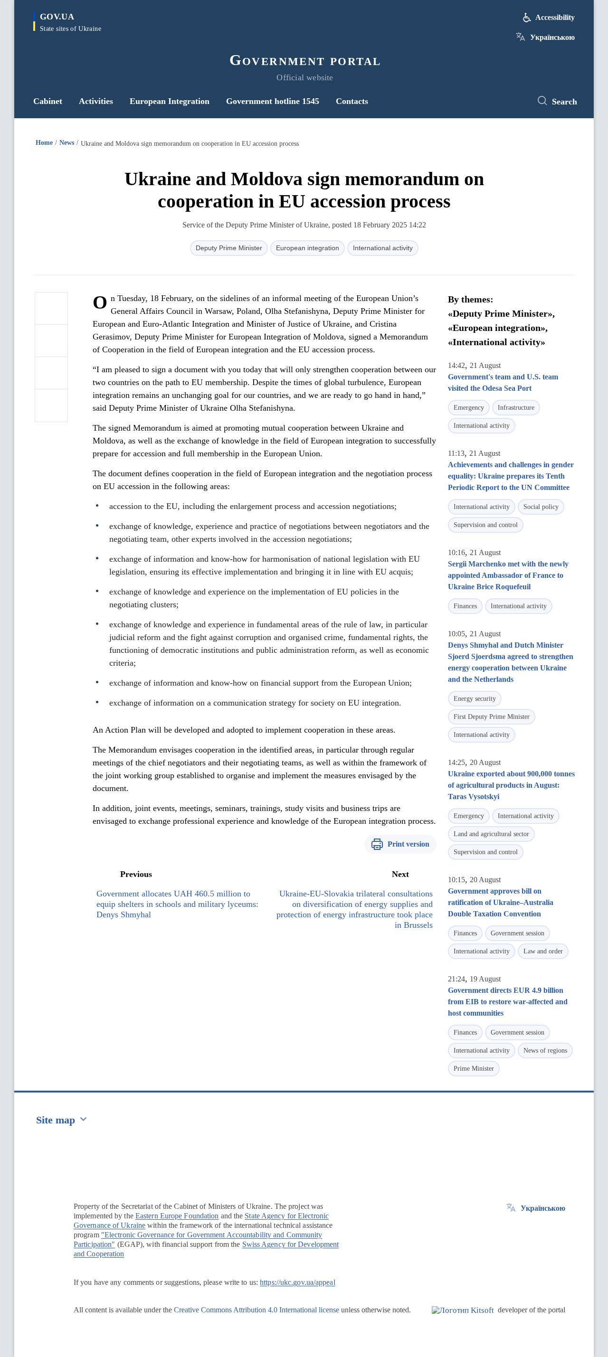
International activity (383, 248)
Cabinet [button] (47, 101)
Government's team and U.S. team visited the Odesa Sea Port (503, 382)
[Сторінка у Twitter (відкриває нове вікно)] (515, 101)
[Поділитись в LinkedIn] (51, 405)
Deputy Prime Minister (229, 248)
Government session (517, 933)
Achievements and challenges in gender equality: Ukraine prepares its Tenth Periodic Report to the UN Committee (511, 476)
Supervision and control (486, 524)
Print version (408, 844)
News (66, 142)
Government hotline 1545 (272, 101)
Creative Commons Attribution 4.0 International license (256, 1310)
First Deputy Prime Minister (492, 716)
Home (44, 142)
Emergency (469, 407)
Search (564, 101)
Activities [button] (96, 101)
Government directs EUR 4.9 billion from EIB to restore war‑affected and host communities (508, 1001)
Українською (552, 37)
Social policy (541, 506)
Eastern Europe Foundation (177, 1216)
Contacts (352, 101)
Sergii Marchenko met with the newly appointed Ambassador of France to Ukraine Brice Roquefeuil (508, 575)
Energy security (475, 698)
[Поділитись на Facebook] (51, 308)
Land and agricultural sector (491, 834)
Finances (465, 606)
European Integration (169, 101)
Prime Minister (474, 1068)
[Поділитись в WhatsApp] (51, 373)
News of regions (545, 1050)
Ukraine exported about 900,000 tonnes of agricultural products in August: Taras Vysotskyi (511, 785)
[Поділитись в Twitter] (51, 341)
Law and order (543, 951)
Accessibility (555, 17)
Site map (55, 1120)
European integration (307, 248)
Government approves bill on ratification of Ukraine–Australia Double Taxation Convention (500, 902)
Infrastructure (516, 407)
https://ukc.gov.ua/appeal (297, 1282)
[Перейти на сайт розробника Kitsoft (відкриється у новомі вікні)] (463, 1318)
